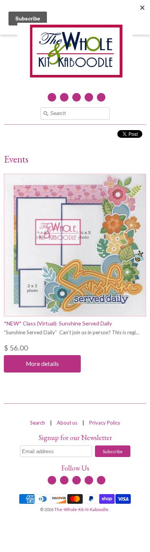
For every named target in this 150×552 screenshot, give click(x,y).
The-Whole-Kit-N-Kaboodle (81, 509)
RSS (64, 97)
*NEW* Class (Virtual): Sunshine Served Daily (58, 323)
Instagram (89, 97)
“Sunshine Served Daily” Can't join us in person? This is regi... (71, 332)
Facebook (52, 97)
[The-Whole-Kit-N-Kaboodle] (75, 52)
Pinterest (101, 97)
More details (42, 363)
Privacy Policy (104, 423)
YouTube (76, 97)
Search (37, 423)
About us (67, 423)
